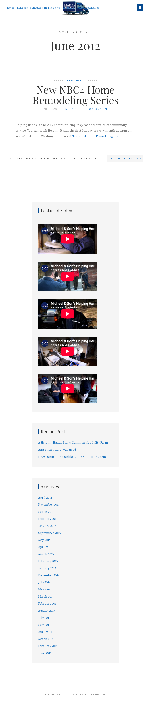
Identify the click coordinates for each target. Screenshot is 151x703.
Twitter (43, 158)
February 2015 (48, 561)
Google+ (77, 158)
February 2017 (48, 519)
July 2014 (44, 582)
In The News (52, 8)
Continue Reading (125, 158)
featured (75, 80)
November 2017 (49, 505)
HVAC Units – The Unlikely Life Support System (72, 457)
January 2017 (47, 526)
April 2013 (45, 632)
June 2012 (44, 653)
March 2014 (46, 597)
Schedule (35, 8)
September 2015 (49, 533)
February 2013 (48, 646)
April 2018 (45, 498)
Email (12, 158)
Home (10, 8)
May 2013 (44, 625)
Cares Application (88, 8)
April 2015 (45, 547)
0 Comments (100, 108)
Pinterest (60, 158)
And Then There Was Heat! (57, 450)
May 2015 (44, 540)
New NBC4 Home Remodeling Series (75, 95)
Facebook (26, 158)
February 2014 (48, 604)
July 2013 (44, 618)
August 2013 (46, 611)
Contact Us (69, 8)
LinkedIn (92, 158)
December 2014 (49, 575)
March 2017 (46, 512)
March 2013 (46, 639)
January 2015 (47, 568)
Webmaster (75, 108)
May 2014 (44, 590)
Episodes (22, 8)
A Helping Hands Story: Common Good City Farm (73, 443)
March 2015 (46, 554)
